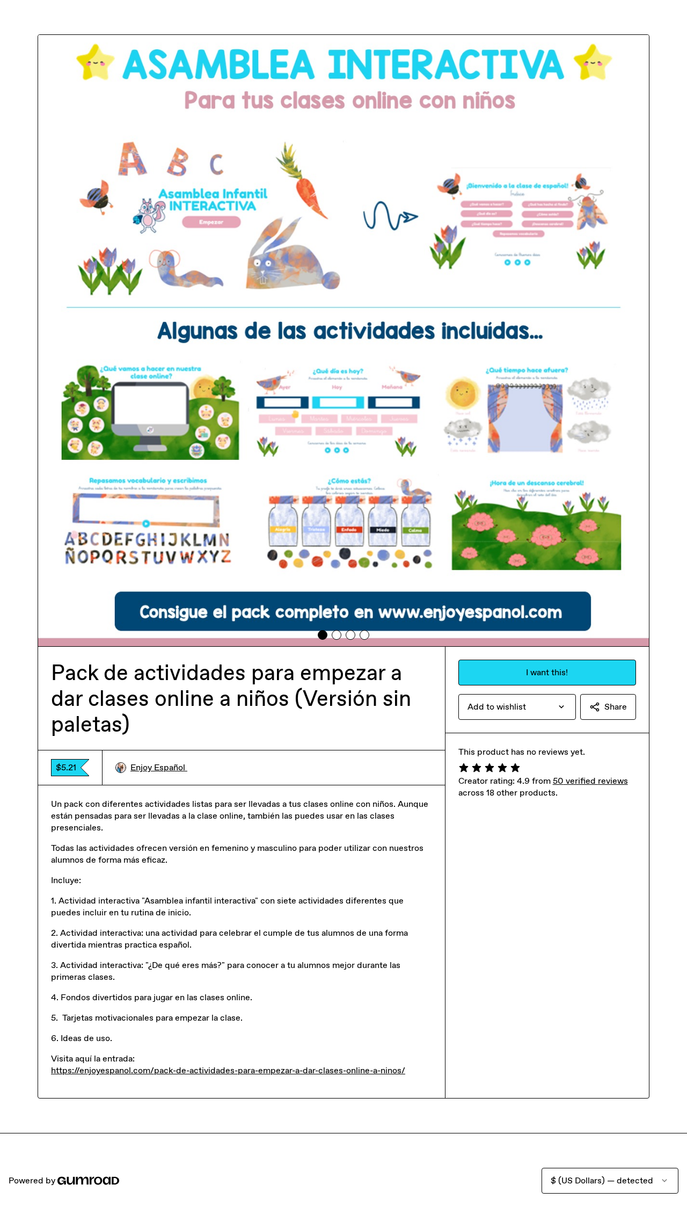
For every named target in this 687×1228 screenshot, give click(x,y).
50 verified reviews (590, 781)
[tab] (322, 635)
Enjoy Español (158, 767)
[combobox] (517, 707)
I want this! (547, 672)
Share (615, 707)
